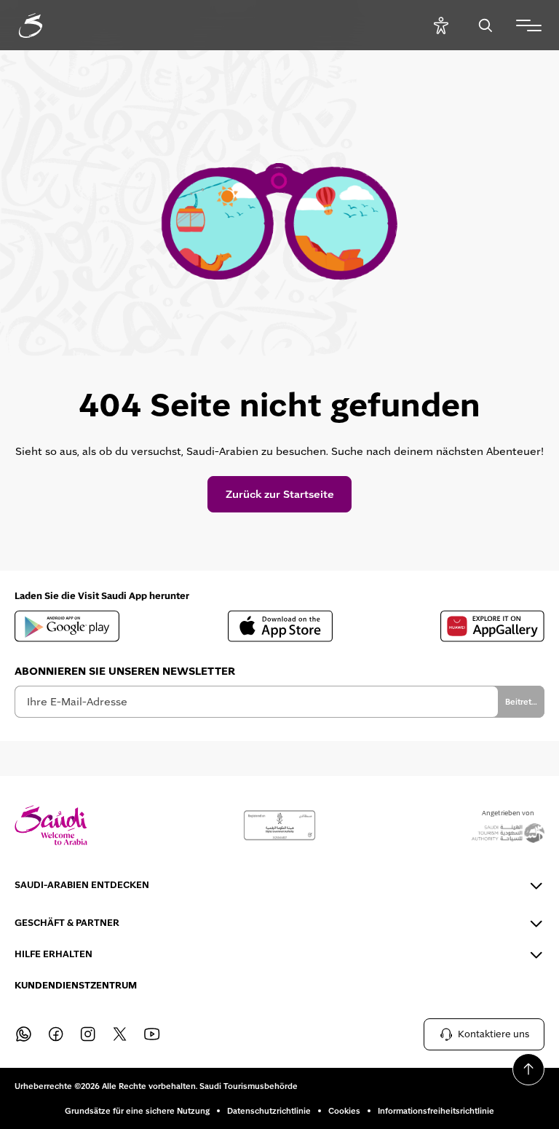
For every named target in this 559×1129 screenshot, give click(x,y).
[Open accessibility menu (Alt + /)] (440, 25)
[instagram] (87, 1034)
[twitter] (119, 1034)
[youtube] (151, 1034)
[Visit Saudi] (51, 825)
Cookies (344, 1110)
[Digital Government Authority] (279, 825)
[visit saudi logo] (46, 25)
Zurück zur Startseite (280, 494)
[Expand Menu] (529, 25)
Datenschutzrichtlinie (269, 1110)
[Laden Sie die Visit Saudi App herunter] (67, 626)
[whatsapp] (23, 1034)
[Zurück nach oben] (528, 1069)
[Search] (485, 25)
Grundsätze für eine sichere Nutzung (137, 1110)
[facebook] (55, 1034)
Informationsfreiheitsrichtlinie (436, 1110)
